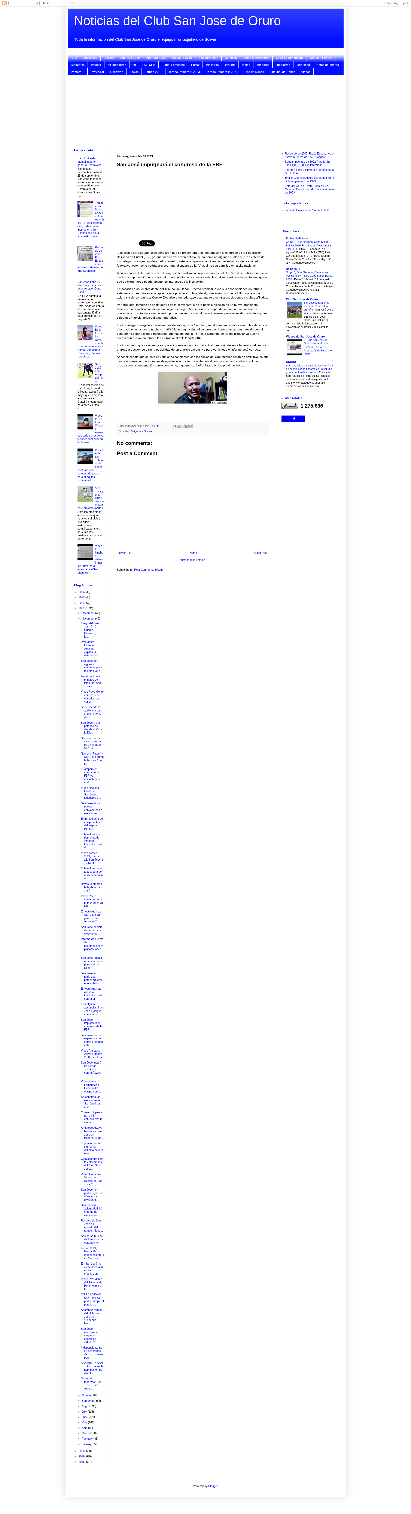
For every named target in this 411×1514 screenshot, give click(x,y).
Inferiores (262, 64)
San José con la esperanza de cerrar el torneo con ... (92, 1040)
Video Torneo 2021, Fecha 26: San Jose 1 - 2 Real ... (92, 858)
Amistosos (90, 57)
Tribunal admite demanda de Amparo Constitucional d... (91, 841)
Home (193, 552)
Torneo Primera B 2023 (184, 72)
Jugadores (283, 64)
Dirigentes (78, 64)
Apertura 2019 (130, 57)
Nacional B (293, 268)
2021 (82, 608)
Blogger (212, 1486)
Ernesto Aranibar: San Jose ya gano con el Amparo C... (91, 916)
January (87, 1444)
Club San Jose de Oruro (302, 299)
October (87, 1395)
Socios (134, 72)
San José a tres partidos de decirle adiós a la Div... (91, 727)
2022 (82, 603)
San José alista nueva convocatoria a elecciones (91, 808)
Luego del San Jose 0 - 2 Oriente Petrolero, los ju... (91, 630)
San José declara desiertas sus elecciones (92, 930)
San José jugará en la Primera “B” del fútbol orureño (316, 306)
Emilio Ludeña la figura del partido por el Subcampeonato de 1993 (310, 179)
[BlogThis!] (178, 426)
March (86, 1433)
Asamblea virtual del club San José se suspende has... (91, 1316)
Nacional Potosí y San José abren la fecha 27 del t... (92, 758)
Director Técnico (321, 57)
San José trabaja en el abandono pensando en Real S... (92, 962)
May (85, 1422)
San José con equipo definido (99, 373)
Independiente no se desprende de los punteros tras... (92, 1352)
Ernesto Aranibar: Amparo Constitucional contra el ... (91, 993)
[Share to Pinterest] (190, 426)
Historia (230, 64)
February (88, 1438)
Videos (305, 72)
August (86, 1406)
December (88, 613)
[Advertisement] (205, 112)
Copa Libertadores (256, 57)
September (89, 1400)
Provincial (97, 72)
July (85, 1411)
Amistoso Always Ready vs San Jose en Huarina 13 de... (92, 1132)
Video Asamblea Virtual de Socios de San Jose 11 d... (91, 1179)
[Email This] (174, 426)
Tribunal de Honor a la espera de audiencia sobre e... (92, 873)
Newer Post (125, 552)
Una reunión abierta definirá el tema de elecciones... (91, 1210)
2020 (82, 1451)
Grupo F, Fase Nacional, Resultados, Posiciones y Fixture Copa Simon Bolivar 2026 (309, 276)
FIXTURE (148, 64)
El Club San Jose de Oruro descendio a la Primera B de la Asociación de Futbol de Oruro (318, 347)
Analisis (109, 57)
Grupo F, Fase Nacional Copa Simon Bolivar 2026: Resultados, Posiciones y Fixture (308, 245)
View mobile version (192, 559)
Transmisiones (254, 72)
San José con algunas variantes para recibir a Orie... (92, 665)
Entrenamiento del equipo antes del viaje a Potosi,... (92, 823)
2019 (82, 1456)
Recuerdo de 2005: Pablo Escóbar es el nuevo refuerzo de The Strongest (309, 155)
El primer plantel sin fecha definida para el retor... (92, 1148)
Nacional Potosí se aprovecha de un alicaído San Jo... (91, 743)
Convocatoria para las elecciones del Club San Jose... (92, 1163)
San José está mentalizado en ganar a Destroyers (89, 162)
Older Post (261, 552)
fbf (134, 64)
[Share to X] (182, 426)
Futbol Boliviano (297, 238)
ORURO (291, 362)
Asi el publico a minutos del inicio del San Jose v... (91, 681)
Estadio (96, 64)
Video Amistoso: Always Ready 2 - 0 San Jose (91, 1054)
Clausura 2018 (182, 57)
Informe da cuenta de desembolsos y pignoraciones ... (92, 945)
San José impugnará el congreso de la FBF (91, 1024)
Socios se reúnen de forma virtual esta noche (92, 1239)
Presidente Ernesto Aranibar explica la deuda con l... (91, 648)
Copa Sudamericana (290, 57)
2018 (82, 1461)
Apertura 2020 (156, 57)
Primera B (77, 72)
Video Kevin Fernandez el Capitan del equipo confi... (91, 1086)
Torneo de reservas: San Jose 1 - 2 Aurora (91, 1383)
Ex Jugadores (116, 64)
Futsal (195, 64)
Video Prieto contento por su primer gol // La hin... (92, 901)
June (85, 1417)
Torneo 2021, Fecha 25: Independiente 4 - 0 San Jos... (92, 1253)
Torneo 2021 (153, 72)
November (88, 618)
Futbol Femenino (173, 64)
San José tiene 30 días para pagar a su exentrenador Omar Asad (90, 287)
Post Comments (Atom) (149, 569)
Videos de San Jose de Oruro (305, 336)
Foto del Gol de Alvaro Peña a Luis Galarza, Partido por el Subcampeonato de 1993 (309, 189)
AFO (74, 57)
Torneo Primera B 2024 (222, 72)
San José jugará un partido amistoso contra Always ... (91, 1069)
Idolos (246, 64)
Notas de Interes (327, 64)
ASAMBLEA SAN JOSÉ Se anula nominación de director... (92, 1368)
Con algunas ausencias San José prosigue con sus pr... (92, 1009)
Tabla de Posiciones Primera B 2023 (307, 210)
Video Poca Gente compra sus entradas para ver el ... (92, 696)
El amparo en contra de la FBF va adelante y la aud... (90, 775)
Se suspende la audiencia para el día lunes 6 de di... (91, 712)
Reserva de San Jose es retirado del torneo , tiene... (92, 1225)
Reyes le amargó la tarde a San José (91, 887)
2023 (82, 597)
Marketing (303, 64)
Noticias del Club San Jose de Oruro (177, 21)
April (85, 1428)
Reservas (116, 72)
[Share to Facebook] (186, 426)
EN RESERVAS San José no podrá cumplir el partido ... (92, 1299)
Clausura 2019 (208, 57)
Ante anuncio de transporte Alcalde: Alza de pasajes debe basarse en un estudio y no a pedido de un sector (309, 369)
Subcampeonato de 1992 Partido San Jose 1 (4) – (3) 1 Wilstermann (308, 163)
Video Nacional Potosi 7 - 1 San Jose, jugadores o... (91, 793)
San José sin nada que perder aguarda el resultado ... (92, 978)
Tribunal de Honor (282, 72)
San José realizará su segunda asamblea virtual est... (90, 1335)
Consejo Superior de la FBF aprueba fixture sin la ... (92, 1117)
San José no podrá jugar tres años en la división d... (92, 1194)
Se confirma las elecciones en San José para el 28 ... (91, 1102)
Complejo (231, 57)
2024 (82, 592)
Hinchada (212, 64)
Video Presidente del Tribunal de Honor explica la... (91, 1284)
